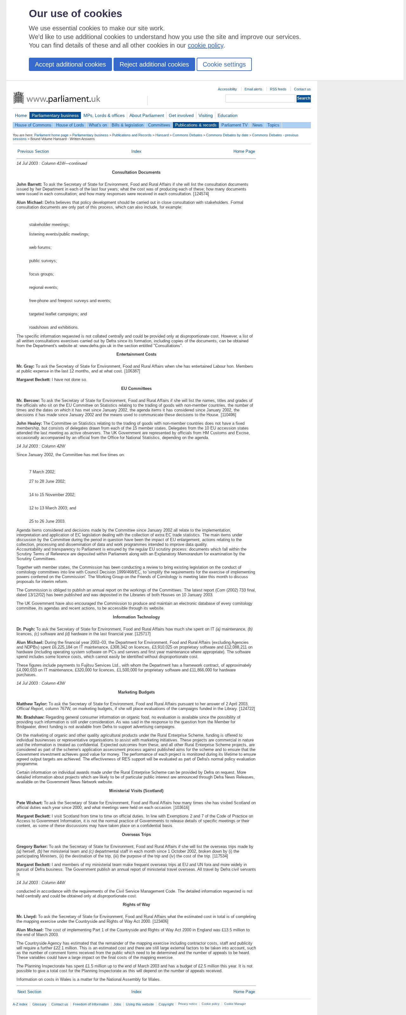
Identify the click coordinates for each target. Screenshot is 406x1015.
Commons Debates (187, 135)
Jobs (117, 1004)
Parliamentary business (55, 115)
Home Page (244, 151)
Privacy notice (187, 1003)
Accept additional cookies (70, 64)
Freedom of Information (91, 1004)
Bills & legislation (127, 125)
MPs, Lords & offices (104, 115)
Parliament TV (234, 125)
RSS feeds (278, 89)
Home (21, 115)
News (257, 125)
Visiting (206, 115)
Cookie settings (224, 64)
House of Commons (33, 125)
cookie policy (205, 45)
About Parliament (146, 115)
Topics (273, 125)
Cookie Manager (235, 1003)
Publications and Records (132, 135)
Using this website (140, 1004)
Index (136, 151)
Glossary (39, 1004)
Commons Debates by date (227, 135)
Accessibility (227, 89)
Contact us (302, 89)
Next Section (29, 991)
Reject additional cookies (154, 64)
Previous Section (33, 151)
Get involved (181, 115)
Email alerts (253, 89)
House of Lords (70, 125)
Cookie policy (210, 1003)
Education (228, 115)
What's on (98, 125)
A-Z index (20, 1004)
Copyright (166, 1004)
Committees (159, 125)
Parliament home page (51, 135)
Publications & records (196, 125)
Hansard (162, 135)
